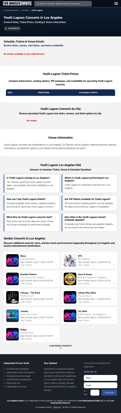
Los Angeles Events (11, 10)
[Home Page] (17, 3)
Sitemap (56, 407)
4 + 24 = (86, 393)
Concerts (25, 10)
